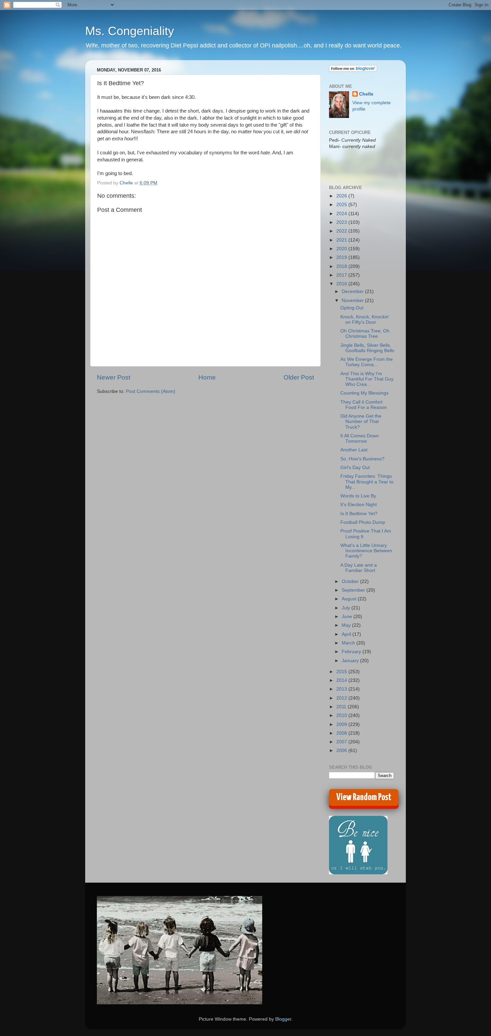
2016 (342, 283)
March (349, 642)
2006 (342, 750)
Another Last (353, 449)
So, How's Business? (362, 458)
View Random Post (363, 797)
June (347, 616)
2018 (342, 266)
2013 (342, 689)
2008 (342, 733)
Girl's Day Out (355, 467)
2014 (342, 680)
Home (207, 377)
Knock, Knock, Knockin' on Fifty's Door (364, 319)
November (353, 300)
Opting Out (351, 307)
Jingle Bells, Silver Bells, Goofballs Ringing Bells (367, 348)
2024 (342, 213)
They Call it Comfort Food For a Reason (363, 405)
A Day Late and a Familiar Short (358, 568)
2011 (342, 706)
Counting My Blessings (364, 393)
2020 (342, 248)
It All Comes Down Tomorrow (359, 438)
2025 (342, 204)
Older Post (299, 377)
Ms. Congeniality (129, 31)
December (353, 291)
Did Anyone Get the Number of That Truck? (360, 421)
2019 (342, 257)
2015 (342, 671)
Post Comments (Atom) (150, 391)
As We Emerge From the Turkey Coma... (366, 362)
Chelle (366, 94)
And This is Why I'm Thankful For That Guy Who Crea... (366, 379)
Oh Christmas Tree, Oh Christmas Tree (364, 333)
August (350, 598)
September (354, 590)
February (352, 651)
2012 (342, 698)
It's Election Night (358, 504)
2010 (342, 715)
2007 (342, 741)
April (347, 634)
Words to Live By (358, 495)
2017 (342, 275)
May (347, 625)
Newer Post (113, 377)
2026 (342, 195)
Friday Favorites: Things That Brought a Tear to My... (366, 481)
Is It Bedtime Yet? (358, 513)
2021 (342, 240)
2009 (342, 724)
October (351, 581)
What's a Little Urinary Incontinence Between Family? (366, 551)
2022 (342, 231)
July (346, 607)
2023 (342, 222)
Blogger (283, 1019)
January (351, 660)
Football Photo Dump (362, 522)
